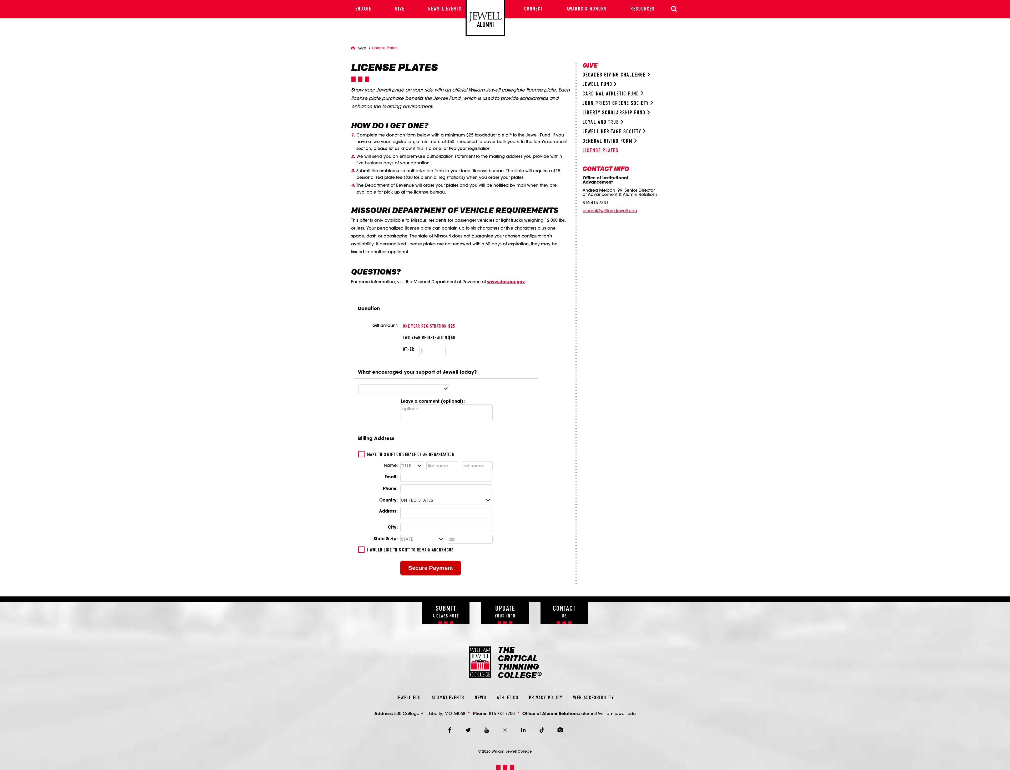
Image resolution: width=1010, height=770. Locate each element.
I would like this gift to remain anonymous (410, 550)
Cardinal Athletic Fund (612, 94)
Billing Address (376, 438)
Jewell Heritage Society (613, 132)
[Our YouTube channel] (486, 730)
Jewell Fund (598, 84)
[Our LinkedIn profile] (523, 730)
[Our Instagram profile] (505, 730)
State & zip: (385, 538)
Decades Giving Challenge (615, 75)
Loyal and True (602, 122)
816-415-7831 (595, 202)
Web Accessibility (593, 698)
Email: (391, 476)
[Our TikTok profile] (542, 730)
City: (393, 527)
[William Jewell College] (485, 18)
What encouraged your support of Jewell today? (417, 372)
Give (362, 48)
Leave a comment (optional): (433, 401)
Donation (369, 308)
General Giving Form (608, 141)
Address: (388, 511)
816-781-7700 (502, 713)
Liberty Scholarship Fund (615, 113)
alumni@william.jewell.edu (610, 211)
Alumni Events (448, 698)
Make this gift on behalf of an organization (410, 454)
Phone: (390, 488)
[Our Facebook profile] (450, 730)
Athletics (507, 698)
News (480, 698)
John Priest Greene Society (616, 103)
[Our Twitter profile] (468, 730)
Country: (388, 500)
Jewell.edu (408, 698)
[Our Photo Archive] (560, 730)
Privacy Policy (546, 698)
